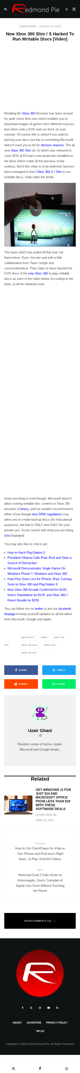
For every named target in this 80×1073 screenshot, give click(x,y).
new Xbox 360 (38, 273)
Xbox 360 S (50, 645)
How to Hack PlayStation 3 (26, 552)
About (17, 1022)
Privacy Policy (57, 1022)
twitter (39, 608)
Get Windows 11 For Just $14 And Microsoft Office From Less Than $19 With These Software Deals (53, 799)
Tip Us (40, 1031)
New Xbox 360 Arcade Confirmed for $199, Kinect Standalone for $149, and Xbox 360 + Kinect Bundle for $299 (37, 595)
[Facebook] (23, 1007)
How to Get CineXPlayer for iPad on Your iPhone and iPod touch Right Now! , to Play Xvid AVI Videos (40, 851)
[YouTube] (48, 1007)
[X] (31, 1007)
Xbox (44, 637)
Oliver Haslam (46, 814)
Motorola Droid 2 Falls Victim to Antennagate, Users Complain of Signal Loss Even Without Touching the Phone (40, 880)
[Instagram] (40, 1007)
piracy (24, 509)
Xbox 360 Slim (21, 150)
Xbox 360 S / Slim (49, 171)
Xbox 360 (28, 113)
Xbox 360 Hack (30, 645)
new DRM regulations (47, 514)
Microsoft (28, 637)
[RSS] (57, 1007)
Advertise (34, 1022)
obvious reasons (52, 145)
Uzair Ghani (27, 26)
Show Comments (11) (38, 921)
